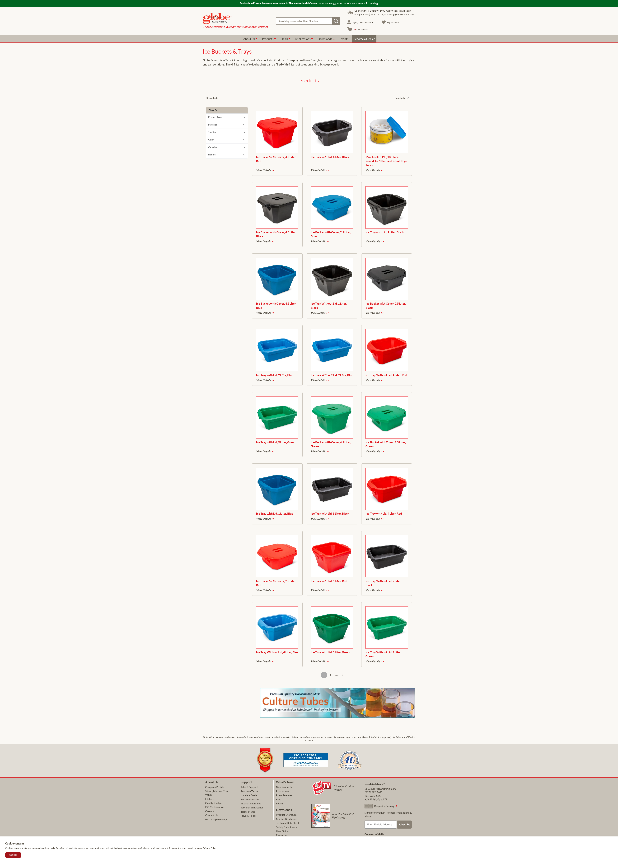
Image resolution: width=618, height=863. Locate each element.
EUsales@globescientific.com (399, 14)
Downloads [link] (325, 39)
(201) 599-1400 (377, 10)
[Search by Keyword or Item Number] (336, 21)
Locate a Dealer (249, 795)
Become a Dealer (250, 799)
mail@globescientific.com (398, 10)
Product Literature (286, 814)
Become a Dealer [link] (364, 39)
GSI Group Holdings (216, 819)
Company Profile (214, 786)
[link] (235, 19)
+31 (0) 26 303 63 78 (373, 14)
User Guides (283, 831)
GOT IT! (13, 855)
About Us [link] (249, 39)
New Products (284, 786)
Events (279, 803)
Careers (209, 811)
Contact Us (211, 815)
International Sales (251, 803)
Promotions (282, 791)
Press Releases (284, 795)
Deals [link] (284, 39)
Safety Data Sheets (286, 827)
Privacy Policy (209, 848)
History (209, 798)
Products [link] (268, 39)
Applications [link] (303, 39)
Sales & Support (249, 786)
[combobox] (308, 21)
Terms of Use (248, 811)
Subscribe (404, 824)
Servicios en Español (252, 807)
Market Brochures (286, 818)
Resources (281, 835)
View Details (263, 170)
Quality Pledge (213, 802)
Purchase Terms (249, 791)
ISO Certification (214, 806)
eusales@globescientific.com (341, 3)
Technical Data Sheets (288, 822)
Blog (278, 799)
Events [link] (344, 39)
